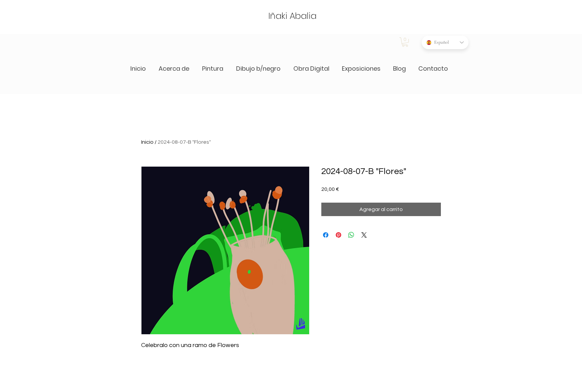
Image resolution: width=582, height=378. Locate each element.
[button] (405, 42)
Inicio (147, 142)
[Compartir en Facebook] (326, 235)
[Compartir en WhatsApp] (351, 235)
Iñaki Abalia (292, 16)
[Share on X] (364, 235)
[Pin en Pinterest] (338, 235)
